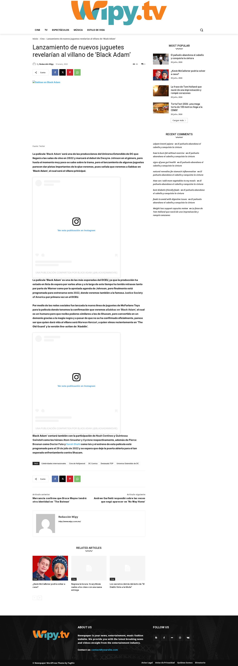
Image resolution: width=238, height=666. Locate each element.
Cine (42, 38)
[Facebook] (55, 72)
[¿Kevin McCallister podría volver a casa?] (50, 568)
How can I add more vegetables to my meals (174, 180)
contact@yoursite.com (104, 649)
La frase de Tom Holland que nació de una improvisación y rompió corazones (186, 89)
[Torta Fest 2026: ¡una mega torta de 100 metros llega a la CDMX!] (161, 107)
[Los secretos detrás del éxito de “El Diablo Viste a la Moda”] (127, 568)
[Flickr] (172, 638)
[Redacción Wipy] (35, 64)
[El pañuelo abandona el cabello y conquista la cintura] (161, 59)
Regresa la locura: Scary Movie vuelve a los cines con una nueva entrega (86, 587)
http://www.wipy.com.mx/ (69, 521)
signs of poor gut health (164, 162)
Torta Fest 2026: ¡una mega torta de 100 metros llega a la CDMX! (186, 107)
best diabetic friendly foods (166, 189)
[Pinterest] (70, 72)
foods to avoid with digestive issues (170, 199)
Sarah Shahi (73, 444)
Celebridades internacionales (53, 463)
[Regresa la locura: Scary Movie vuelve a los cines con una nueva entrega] (89, 568)
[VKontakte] (188, 638)
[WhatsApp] (77, 72)
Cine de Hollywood (77, 463)
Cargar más (178, 120)
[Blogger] (156, 638)
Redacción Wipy (46, 64)
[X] (62, 72)
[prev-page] (35, 598)
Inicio (35, 38)
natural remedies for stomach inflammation (174, 171)
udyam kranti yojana (163, 143)
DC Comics (92, 463)
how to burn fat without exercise (168, 153)
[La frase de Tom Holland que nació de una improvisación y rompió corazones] (161, 90)
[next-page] (40, 598)
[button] (201, 30)
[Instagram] (180, 638)
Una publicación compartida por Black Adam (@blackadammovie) (76, 272)
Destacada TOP (107, 463)
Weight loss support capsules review (170, 208)
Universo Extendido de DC (128, 463)
